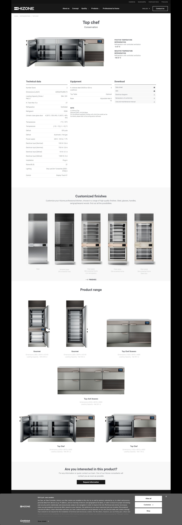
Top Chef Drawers (129, 351)
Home (16, 16)
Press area (165, 2)
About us (66, 8)
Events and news (154, 2)
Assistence (132, 2)
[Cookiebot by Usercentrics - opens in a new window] (25, 521)
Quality (84, 8)
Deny (148, 511)
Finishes (92, 280)
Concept (75, 8)
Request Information (91, 482)
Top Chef (61, 446)
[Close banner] (166, 496)
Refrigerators (25, 16)
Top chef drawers (91, 399)
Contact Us (160, 9)
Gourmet (36, 351)
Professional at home (111, 8)
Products (94, 8)
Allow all (148, 498)
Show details (42, 521)
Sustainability (142, 2)
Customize (147, 505)
